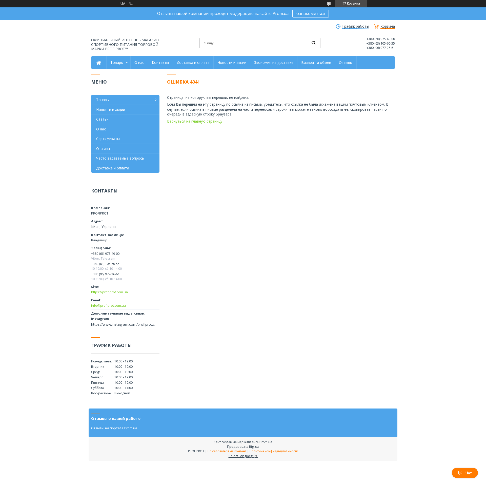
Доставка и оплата (193, 62)
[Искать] (313, 43)
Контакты (160, 62)
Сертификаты (108, 138)
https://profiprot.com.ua (109, 292)
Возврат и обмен (316, 62)
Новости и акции (231, 62)
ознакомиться (310, 13)
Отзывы (346, 62)
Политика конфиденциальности (274, 451)
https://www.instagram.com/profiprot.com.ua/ (125, 324)
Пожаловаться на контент (227, 451)
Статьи (102, 119)
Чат (468, 473)
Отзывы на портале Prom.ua (114, 428)
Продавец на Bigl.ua (243, 446)
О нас (139, 62)
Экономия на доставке (273, 62)
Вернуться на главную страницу (194, 121)
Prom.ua (265, 442)
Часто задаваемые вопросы (120, 158)
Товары (117, 62)
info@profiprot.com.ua (108, 305)
